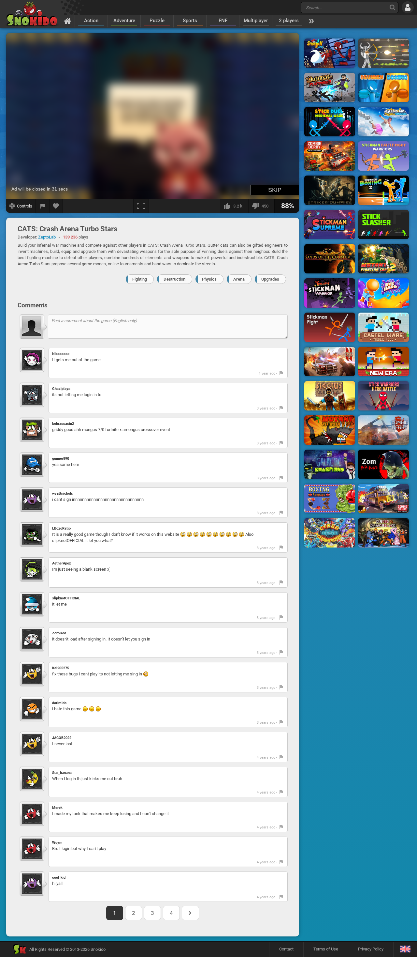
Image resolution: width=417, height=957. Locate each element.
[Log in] (408, 7)
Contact (286, 949)
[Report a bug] (43, 206)
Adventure (124, 20)
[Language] (405, 949)
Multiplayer (256, 20)
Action (91, 20)
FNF (223, 20)
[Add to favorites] (56, 206)
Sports (190, 20)
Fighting (139, 279)
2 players (289, 20)
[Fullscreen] (141, 206)
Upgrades (270, 279)
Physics (209, 279)
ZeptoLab (47, 237)
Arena (239, 279)
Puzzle (157, 20)
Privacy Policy (370, 949)
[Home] (67, 20)
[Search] (392, 7)
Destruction (174, 279)
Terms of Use (325, 949)
